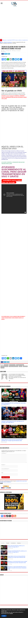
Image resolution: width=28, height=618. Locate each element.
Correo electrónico (5, 468)
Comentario (4, 453)
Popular (7, 543)
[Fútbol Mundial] (14, 4)
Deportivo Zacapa (20, 364)
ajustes (11, 613)
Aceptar (4, 615)
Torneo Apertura (4, 366)
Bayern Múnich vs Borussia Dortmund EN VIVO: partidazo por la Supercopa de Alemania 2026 (12, 440)
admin (3, 50)
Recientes (3, 543)
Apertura (6, 364)
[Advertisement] (14, 22)
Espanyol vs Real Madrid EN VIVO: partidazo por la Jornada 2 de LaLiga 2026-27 (12, 422)
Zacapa (2, 367)
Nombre (3, 464)
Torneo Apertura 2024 (14, 366)
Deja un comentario (17, 50)
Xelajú (21, 366)
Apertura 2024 (12, 364)
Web (2, 472)
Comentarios (13, 543)
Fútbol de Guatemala (8, 42)
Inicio (2, 42)
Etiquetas (19, 543)
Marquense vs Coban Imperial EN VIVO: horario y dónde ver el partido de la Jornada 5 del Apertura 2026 (17, 568)
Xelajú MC (25, 366)
